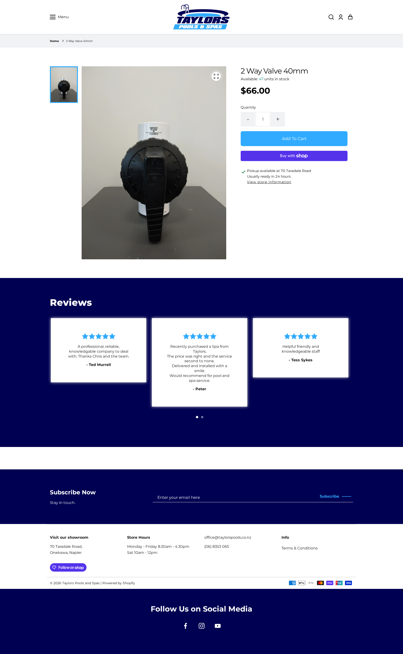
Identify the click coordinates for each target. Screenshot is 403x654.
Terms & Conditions (299, 548)
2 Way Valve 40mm (79, 41)
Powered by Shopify (118, 583)
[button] (331, 17)
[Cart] (350, 17)
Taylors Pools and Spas (81, 583)
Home (54, 41)
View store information (269, 182)
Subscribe (329, 496)
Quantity (248, 107)
